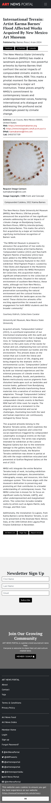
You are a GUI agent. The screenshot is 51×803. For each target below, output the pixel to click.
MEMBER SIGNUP (25, 656)
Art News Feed (9, 717)
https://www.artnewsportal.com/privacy (21, 793)
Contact (5, 689)
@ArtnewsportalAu (13, 772)
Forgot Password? (10, 744)
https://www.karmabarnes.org (23, 125)
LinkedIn (32, 48)
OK (25, 798)
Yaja (4, 694)
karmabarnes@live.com (21, 131)
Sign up (5, 739)
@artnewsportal (12, 762)
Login (4, 734)
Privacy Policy (8, 708)
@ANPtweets (10, 757)
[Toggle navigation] (45, 4)
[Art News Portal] (17, 4)
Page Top (23, 533)
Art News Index (9, 722)
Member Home (9, 729)
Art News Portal (11, 777)
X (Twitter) (21, 48)
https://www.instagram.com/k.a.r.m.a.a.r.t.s (26, 128)
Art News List (10, 533)
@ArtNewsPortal (11, 752)
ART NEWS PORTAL (10, 679)
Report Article (36, 533)
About (5, 684)
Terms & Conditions (11, 703)
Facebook (8, 48)
